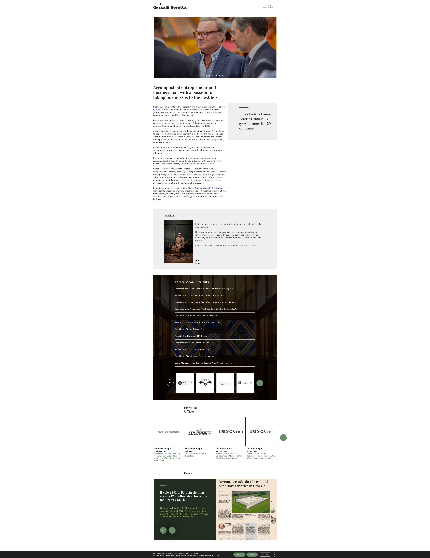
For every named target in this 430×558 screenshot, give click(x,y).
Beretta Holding (160, 109)
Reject (252, 554)
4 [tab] (216, 75)
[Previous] (163, 530)
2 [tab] (209, 75)
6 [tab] (223, 75)
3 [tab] (212, 75)
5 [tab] (219, 75)
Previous (146, 435)
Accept (239, 554)
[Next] (172, 530)
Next (283, 437)
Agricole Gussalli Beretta (207, 188)
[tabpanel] (215, 47)
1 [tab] (206, 75)
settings (217, 555)
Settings (265, 554)
